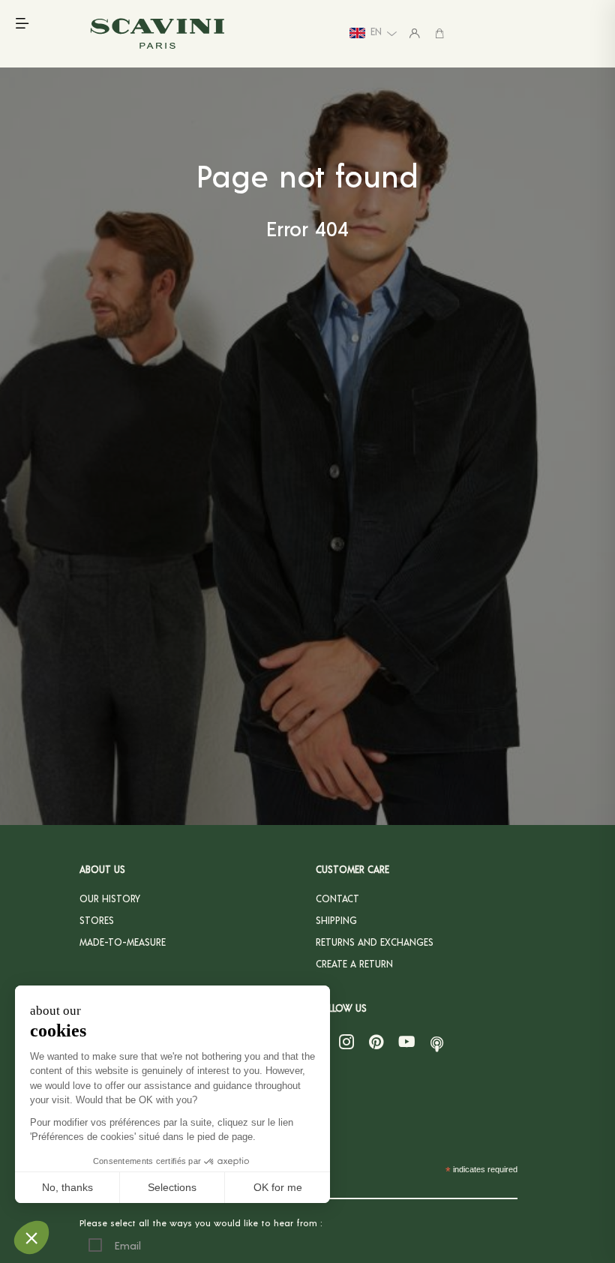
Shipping (336, 920)
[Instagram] (346, 1042)
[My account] (415, 33)
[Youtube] (407, 1042)
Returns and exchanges (375, 942)
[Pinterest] (376, 1042)
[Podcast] (436, 1042)
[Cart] (439, 33)
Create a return (354, 964)
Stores (97, 920)
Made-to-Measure (123, 942)
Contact (337, 898)
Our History (110, 898)
